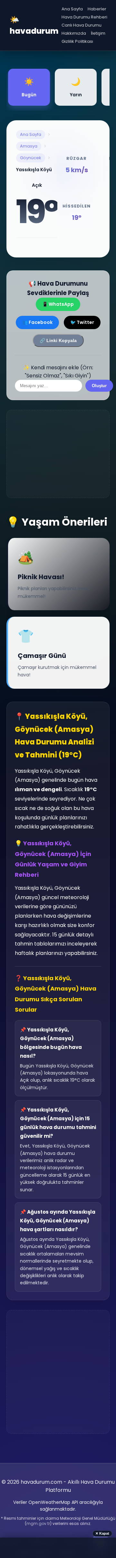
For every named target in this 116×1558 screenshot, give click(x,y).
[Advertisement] (58, 453)
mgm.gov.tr (38, 1523)
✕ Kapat (102, 1533)
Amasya (28, 146)
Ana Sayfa (72, 9)
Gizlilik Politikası (77, 41)
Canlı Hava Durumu (82, 25)
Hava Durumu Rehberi (84, 17)
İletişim (98, 33)
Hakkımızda (74, 33)
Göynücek (30, 158)
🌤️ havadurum (34, 25)
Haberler (97, 9)
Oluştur (99, 385)
